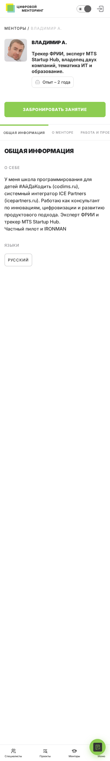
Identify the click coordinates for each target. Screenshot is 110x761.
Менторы (15, 28)
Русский (18, 260)
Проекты (45, 756)
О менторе (63, 132)
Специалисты (13, 756)
